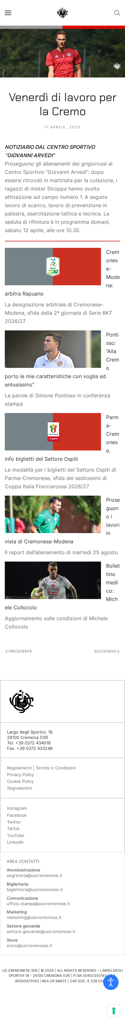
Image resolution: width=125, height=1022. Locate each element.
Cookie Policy (20, 781)
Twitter (14, 821)
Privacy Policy (20, 774)
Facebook (17, 815)
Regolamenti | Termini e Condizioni (41, 767)
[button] (8, 13)
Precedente (20, 651)
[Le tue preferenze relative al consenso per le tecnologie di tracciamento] (114, 1011)
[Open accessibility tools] (111, 982)
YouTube (15, 835)
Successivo (105, 651)
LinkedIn (15, 842)
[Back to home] (62, 13)
